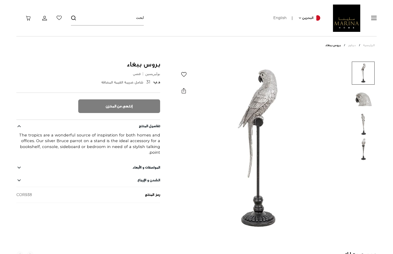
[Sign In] (43, 18)
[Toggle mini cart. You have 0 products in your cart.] (28, 18)
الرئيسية (369, 45)
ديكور (352, 45)
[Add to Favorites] (183, 74)
